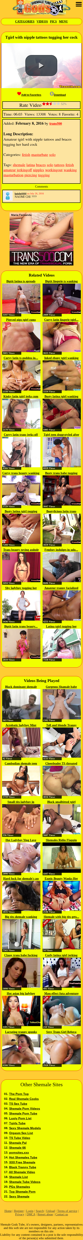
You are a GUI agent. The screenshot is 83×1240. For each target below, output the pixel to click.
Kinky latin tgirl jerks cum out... (20, 397)
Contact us (61, 1214)
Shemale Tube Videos (24, 1182)
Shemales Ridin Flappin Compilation (61, 840)
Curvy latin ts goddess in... (21, 358)
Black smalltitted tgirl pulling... (61, 802)
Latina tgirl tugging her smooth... (61, 627)
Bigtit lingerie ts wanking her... (61, 282)
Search (40, 1211)
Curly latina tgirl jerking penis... (61, 956)
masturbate (39, 154)
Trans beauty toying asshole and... (21, 550)
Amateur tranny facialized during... (61, 588)
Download (60, 94)
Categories (24, 21)
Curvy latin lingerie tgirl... (61, 319)
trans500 (55, 123)
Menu (63, 21)
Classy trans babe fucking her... (20, 956)
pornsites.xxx (19, 1152)
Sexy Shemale (19, 1196)
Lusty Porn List (20, 1118)
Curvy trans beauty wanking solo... (20, 473)
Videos (42, 21)
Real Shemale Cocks (24, 1098)
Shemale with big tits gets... (61, 916)
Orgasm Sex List (21, 1133)
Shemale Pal (18, 1142)
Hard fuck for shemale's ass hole (21, 879)
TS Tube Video (19, 1138)
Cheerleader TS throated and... (61, 764)
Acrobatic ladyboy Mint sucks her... (21, 725)
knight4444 (20, 193)
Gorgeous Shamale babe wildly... (61, 687)
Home (8, 1211)
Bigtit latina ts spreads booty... (20, 282)
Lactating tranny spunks (21, 1032)
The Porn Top (19, 1094)
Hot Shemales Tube (23, 1157)
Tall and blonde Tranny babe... (61, 725)
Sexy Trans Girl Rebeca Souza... (61, 1032)
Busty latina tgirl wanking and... (61, 397)
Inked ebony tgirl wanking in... (61, 358)
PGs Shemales (19, 1186)
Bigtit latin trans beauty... (21, 626)
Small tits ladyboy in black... (20, 802)
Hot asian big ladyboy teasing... (21, 994)
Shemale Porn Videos (24, 1108)
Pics (53, 21)
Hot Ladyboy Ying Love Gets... (21, 840)
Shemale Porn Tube (23, 1113)
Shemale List (18, 1177)
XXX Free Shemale (22, 1162)
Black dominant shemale (21, 686)
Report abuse (45, 1214)
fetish (26, 154)
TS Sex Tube (18, 1103)
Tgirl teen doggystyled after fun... (61, 435)
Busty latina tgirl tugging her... (21, 512)
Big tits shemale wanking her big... (21, 917)
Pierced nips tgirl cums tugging (21, 320)
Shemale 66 (17, 1147)
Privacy (19, 1214)
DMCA (31, 1214)
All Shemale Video (22, 1172)
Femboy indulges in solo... (61, 549)
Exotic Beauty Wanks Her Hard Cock (61, 879)
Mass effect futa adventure (61, 993)
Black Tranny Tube (22, 1167)
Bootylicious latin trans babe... (61, 512)
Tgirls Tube (17, 1123)
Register (19, 1211)
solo (52, 154)
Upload (50, 1211)
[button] (41, 65)
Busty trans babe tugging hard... (61, 473)
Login (29, 1211)
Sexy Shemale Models (25, 1128)
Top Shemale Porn (22, 1191)
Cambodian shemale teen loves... (21, 764)
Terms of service (67, 1211)
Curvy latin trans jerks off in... (21, 435)
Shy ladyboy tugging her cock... (21, 588)
